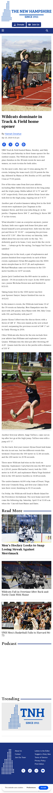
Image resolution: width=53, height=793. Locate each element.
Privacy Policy (40, 761)
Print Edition (39, 764)
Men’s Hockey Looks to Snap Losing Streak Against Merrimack (23, 549)
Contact (18, 754)
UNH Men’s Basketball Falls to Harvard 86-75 (26, 634)
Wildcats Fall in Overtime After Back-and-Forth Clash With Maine (25, 593)
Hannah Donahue (13, 134)
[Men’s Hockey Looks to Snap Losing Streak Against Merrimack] (26, 528)
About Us (18, 751)
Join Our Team (20, 757)
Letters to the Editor (42, 751)
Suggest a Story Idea (43, 754)
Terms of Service (41, 757)
